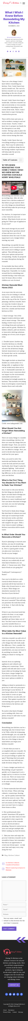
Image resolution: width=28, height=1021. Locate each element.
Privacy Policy (7, 1012)
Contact (14, 1012)
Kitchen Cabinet (14, 855)
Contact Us (14, 985)
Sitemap (20, 1012)
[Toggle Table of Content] (20, 160)
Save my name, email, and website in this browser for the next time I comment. (14, 920)
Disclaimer (11, 1010)
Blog (6, 855)
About (5, 1010)
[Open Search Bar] (21, 3)
